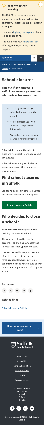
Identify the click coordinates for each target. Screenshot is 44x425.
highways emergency (23, 32)
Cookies (22, 375)
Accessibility (22, 361)
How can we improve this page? (20, 328)
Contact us (22, 356)
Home (4, 64)
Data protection (22, 370)
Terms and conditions (22, 365)
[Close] (40, 4)
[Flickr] (25, 408)
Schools (5, 68)
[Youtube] (32, 408)
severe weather (30, 41)
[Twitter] (10, 290)
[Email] (17, 290)
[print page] (30, 290)
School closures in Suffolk (19, 204)
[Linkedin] (24, 290)
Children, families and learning (21, 64)
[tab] (34, 58)
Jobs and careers (22, 380)
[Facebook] (4, 290)
